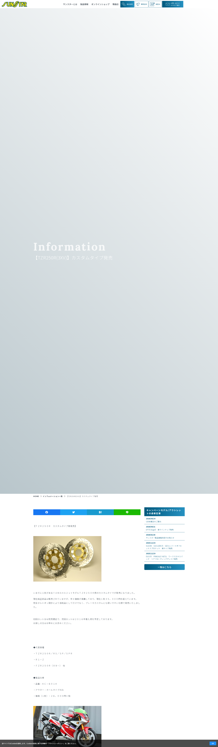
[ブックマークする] (100, 512)
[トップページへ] (13, 4)
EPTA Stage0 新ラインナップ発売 (160, 528)
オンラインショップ (100, 4)
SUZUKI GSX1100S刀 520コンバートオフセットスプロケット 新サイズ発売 (164, 546)
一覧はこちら (164, 567)
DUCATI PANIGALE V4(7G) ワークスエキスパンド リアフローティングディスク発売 (164, 556)
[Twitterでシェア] (73, 512)
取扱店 (116, 4)
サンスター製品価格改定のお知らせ (160, 536)
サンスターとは (70, 4)
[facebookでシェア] (46, 512)
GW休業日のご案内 (153, 520)
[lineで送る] (127, 512)
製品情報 (84, 4)
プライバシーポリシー (55, 743)
